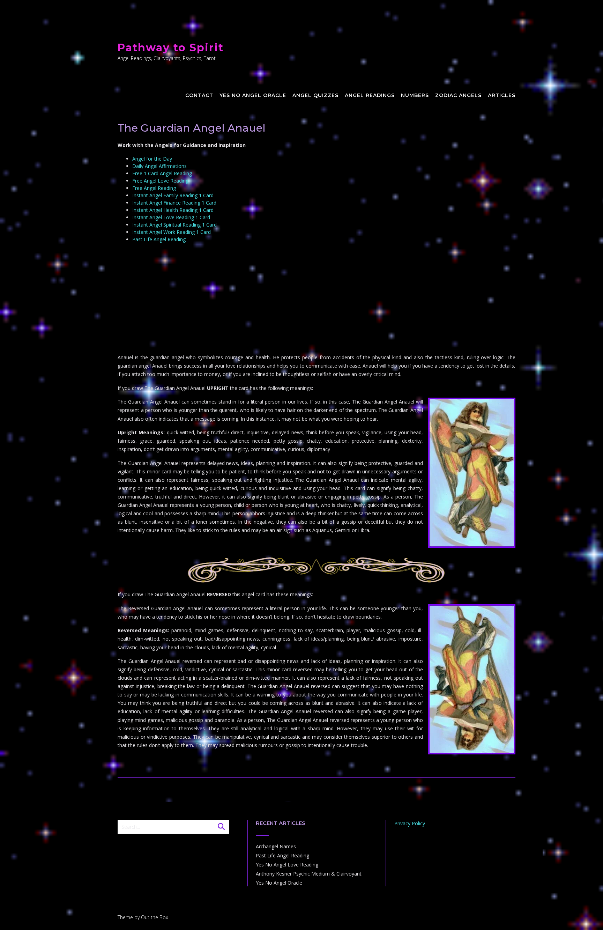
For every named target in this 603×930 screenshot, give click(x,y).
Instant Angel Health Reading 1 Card (173, 210)
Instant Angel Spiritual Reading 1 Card (174, 224)
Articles (501, 95)
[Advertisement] (316, 299)
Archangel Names (276, 846)
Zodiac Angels (458, 95)
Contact (199, 95)
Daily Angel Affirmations (159, 166)
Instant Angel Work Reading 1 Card (171, 232)
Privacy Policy (409, 823)
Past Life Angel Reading (159, 239)
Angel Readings (370, 95)
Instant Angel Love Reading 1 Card (171, 217)
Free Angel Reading (154, 188)
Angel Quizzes (315, 95)
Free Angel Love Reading (160, 180)
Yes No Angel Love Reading (287, 864)
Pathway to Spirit (171, 47)
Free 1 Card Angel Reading (162, 173)
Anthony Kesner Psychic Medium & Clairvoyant (309, 873)
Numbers (415, 95)
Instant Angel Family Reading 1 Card (173, 195)
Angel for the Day (152, 158)
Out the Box (154, 917)
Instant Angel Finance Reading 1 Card (174, 202)
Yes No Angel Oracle (252, 95)
